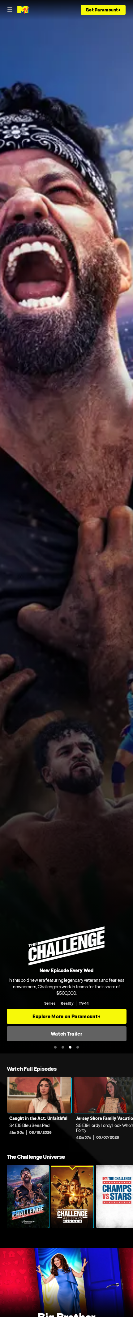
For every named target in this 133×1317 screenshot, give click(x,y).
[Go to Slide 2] (63, 1047)
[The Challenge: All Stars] (72, 1196)
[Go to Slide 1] (55, 1047)
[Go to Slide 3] (70, 1047)
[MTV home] (23, 10)
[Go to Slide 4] (77, 1047)
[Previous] (3, 1110)
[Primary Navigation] (9, 9)
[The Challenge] (28, 1196)
